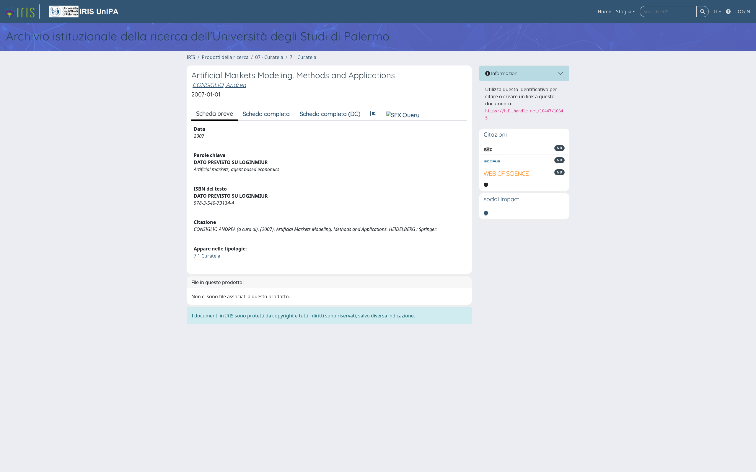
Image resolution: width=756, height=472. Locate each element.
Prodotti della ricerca (225, 57)
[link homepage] (22, 11)
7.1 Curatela (303, 57)
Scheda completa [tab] (266, 113)
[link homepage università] (84, 11)
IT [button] (715, 11)
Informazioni (504, 73)
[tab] (373, 114)
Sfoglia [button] (623, 11)
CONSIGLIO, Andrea (219, 84)
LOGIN (742, 11)
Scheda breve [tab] (214, 113)
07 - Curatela (269, 57)
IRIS (191, 57)
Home (604, 11)
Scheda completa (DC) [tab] (330, 113)
